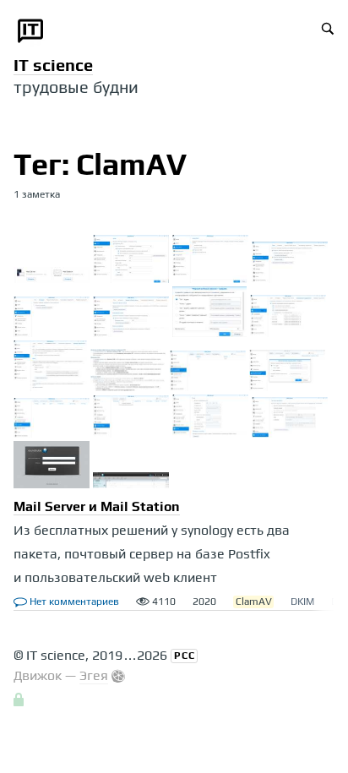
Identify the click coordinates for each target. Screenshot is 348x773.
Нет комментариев (73, 601)
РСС (184, 655)
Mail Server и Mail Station (97, 506)
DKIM (302, 601)
